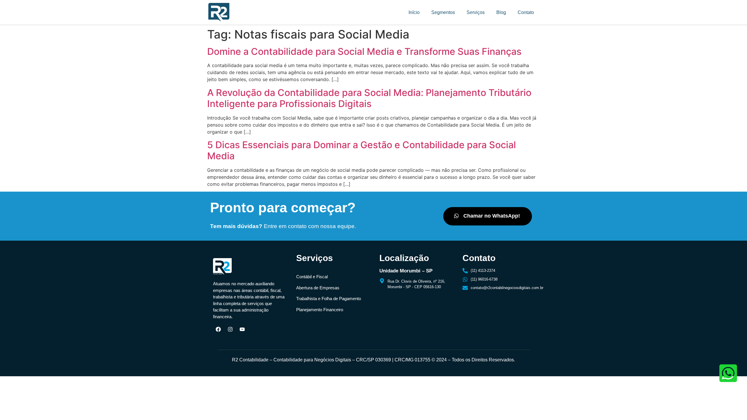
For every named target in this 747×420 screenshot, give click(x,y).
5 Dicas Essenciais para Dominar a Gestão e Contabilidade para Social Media (361, 150)
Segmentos (443, 12)
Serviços (476, 12)
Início (414, 12)
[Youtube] (242, 329)
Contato (526, 12)
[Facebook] (218, 329)
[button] (487, 216)
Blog (501, 12)
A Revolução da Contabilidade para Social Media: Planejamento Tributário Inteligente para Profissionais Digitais (369, 98)
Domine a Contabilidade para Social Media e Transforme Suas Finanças (364, 51)
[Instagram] (230, 329)
